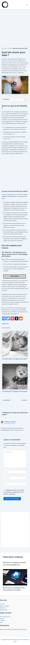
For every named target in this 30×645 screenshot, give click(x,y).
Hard (1, 622)
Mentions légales (4, 606)
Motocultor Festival (5, 616)
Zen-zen (4, 48)
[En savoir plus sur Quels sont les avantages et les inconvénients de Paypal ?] (15, 577)
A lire (9, 48)
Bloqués (2, 618)
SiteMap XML (3, 610)
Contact (2, 604)
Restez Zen (5, 323)
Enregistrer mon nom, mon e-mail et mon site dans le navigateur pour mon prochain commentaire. (14, 492)
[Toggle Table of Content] (25, 99)
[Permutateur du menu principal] (26, 4)
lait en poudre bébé (8, 194)
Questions (3, 608)
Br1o (26, 629)
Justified (2, 620)
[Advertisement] (15, 30)
